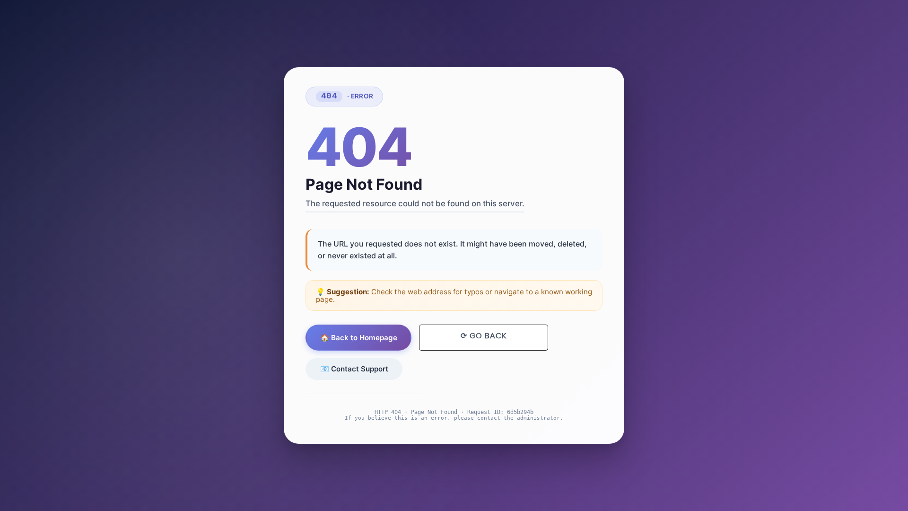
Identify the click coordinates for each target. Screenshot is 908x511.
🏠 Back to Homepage (358, 337)
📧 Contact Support (354, 368)
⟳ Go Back (483, 336)
